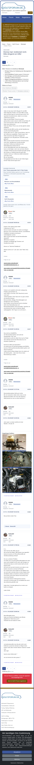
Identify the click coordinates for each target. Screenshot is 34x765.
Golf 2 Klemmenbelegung (7, 727)
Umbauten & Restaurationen (8, 712)
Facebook (22, 36)
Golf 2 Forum (15, 44)
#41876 (29, 286)
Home (4, 17)
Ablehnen (17, 759)
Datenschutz (20, 763)
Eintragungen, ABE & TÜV (7, 718)
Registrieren (26, 17)
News (18, 17)
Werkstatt (23, 44)
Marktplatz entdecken (23, 91)
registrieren (8, 29)
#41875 (29, 222)
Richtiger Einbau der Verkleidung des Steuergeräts (17, 71)
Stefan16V (12, 526)
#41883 (29, 418)
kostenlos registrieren (20, 10)
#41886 (29, 611)
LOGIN (30, 12)
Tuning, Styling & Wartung (7, 708)
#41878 (29, 389)
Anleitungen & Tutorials (7, 720)
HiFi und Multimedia (6, 710)
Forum (11, 17)
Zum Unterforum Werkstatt (9, 88)
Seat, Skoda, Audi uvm (7, 725)
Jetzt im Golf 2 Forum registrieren (17, 681)
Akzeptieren (17, 752)
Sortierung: (5, 65)
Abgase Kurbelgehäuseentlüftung (13, 79)
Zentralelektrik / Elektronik (7, 705)
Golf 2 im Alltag (5, 716)
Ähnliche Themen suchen (9, 91)
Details (17, 755)
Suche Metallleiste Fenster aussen (13, 74)
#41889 (29, 640)
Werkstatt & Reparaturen (7, 703)
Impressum (13, 763)
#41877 (29, 329)
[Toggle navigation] (4, 20)
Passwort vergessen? (6, 10)
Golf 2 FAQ (4, 723)
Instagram (15, 36)
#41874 (29, 107)
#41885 (29, 545)
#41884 (29, 512)
